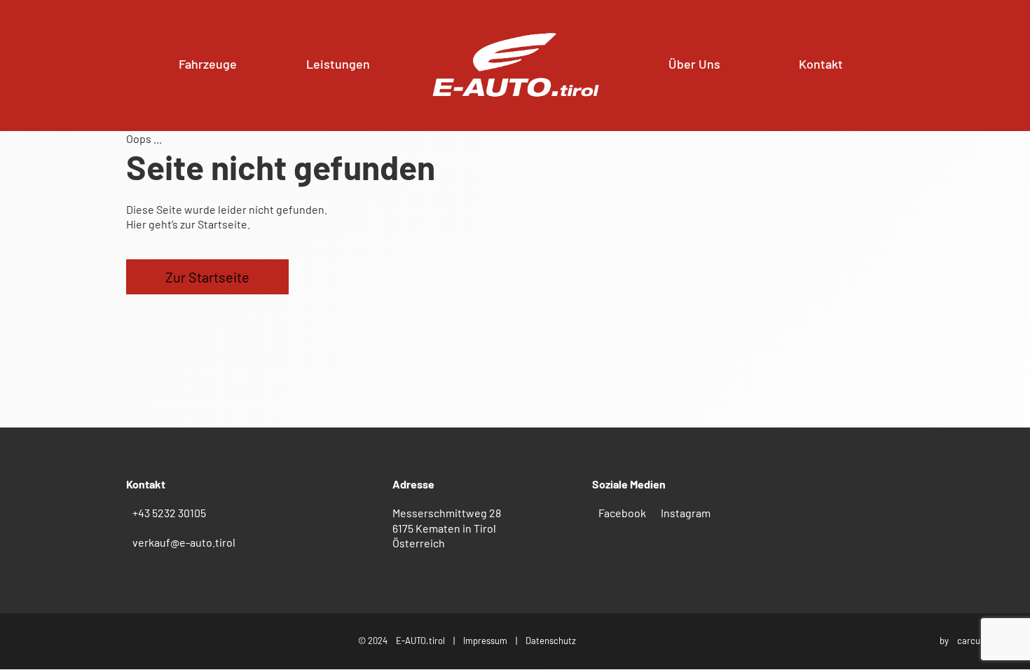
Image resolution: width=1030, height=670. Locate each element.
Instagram (685, 512)
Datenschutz (551, 640)
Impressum (485, 640)
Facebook (622, 512)
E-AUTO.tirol (420, 640)
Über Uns (694, 63)
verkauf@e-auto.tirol (183, 542)
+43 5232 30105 (169, 512)
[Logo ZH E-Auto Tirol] (515, 65)
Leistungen (338, 63)
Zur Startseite (207, 276)
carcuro (973, 640)
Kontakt (821, 63)
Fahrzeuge (208, 63)
